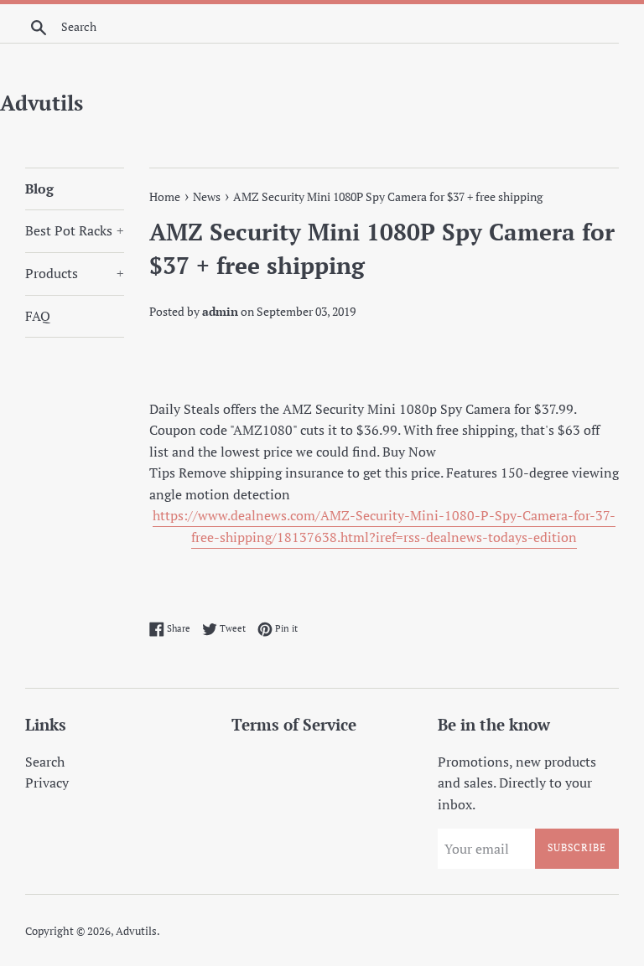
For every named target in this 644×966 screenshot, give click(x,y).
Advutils (41, 102)
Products (74, 273)
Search (45, 761)
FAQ (37, 316)
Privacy (47, 782)
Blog (39, 188)
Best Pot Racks (74, 230)
